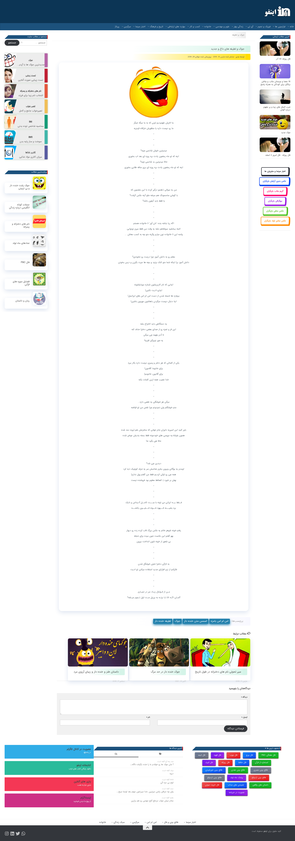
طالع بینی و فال (171, 822)
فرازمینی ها (280, 26)
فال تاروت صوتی (212, 785)
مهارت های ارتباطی (176, 26)
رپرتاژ (117, 26)
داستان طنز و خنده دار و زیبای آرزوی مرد (96, 672)
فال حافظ (242, 762)
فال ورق (249, 755)
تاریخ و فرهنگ (156, 26)
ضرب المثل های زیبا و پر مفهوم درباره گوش (276, 108)
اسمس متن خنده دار (195, 621)
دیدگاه (244, 697)
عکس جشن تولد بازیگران (275, 220)
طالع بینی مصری (261, 770)
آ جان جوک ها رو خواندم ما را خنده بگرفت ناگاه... (151, 764)
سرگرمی (127, 26)
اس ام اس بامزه (219, 621)
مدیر (237, 56)
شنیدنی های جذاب (236, 785)
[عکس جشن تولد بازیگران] (275, 224)
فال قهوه (217, 755)
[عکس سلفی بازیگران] (275, 214)
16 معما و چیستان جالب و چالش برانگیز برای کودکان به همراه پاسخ (275, 83)
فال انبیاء (209, 762)
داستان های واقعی (260, 785)
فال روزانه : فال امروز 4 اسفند (277, 155)
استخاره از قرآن (261, 762)
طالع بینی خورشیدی (213, 770)
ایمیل (244, 717)
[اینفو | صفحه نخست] (277, 11)
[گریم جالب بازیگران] (275, 194)
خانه (292, 26)
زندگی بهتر (238, 26)
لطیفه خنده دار (163, 621)
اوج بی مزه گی (166, 782)
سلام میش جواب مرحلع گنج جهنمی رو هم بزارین (152, 800)
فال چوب (233, 755)
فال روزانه (225, 762)
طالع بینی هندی (238, 770)
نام (148, 717)
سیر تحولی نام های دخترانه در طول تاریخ (218, 672)
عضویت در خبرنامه (237, 792)
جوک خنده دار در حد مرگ (165, 672)
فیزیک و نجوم (264, 26)
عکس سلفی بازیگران (275, 211)
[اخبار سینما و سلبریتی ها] (275, 174)
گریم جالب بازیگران (275, 191)
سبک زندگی (119, 822)
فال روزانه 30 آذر (283, 59)
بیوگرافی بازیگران (275, 201)
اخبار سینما (140, 26)
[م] (23, 833)
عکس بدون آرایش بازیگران (274, 181)
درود (171, 773)
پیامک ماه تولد (236, 777)
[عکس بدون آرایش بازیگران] (274, 184)
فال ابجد (201, 755)
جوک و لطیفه (238, 35)
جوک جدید (285, 132)
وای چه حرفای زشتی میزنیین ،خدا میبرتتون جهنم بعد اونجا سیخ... (145, 791)
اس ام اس (152, 822)
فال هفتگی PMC (268, 755)
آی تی (250, 26)
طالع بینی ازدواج (259, 777)
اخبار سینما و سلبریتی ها (275, 171)
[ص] (7, 833)
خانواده (207, 26)
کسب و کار (195, 26)
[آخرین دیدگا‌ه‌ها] (116, 754)
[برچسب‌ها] (160, 754)
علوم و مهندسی (222, 26)
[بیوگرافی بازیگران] (275, 204)
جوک (177, 621)
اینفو (265, 831)
